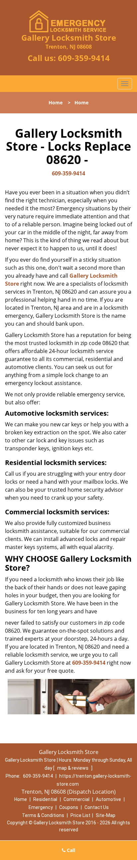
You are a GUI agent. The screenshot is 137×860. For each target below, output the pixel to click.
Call (70, 850)
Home (56, 102)
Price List (80, 815)
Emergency (41, 807)
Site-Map (105, 815)
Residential (45, 799)
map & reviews (73, 768)
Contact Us (96, 807)
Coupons (68, 807)
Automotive (108, 799)
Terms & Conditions (43, 815)
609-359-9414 (84, 57)
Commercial (76, 799)
